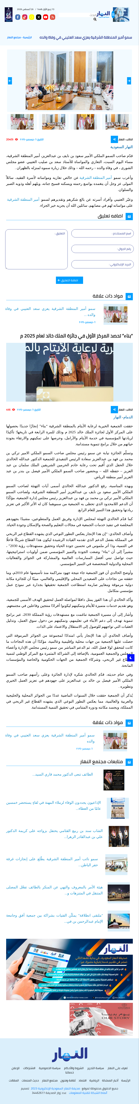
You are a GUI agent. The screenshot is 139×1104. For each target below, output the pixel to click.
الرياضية (94, 1080)
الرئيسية (27, 37)
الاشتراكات (29, 1068)
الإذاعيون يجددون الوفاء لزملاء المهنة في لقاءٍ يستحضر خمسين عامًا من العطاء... (53, 805)
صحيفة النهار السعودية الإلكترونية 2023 (55, 1088)
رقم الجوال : (124, 249)
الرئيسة (125, 1080)
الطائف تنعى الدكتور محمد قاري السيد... (62, 774)
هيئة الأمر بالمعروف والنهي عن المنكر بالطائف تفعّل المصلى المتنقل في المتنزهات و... (54, 890)
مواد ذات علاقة (108, 295)
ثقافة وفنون (68, 1080)
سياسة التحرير (95, 1068)
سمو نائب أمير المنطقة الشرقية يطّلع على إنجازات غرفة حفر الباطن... (52, 862)
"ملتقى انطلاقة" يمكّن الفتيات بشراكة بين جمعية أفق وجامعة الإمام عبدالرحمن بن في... (54, 918)
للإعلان (16, 1068)
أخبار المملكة (110, 1080)
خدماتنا (69, 1072)
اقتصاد (83, 1080)
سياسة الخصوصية (49, 1068)
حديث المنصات (30, 1080)
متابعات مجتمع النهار (101, 761)
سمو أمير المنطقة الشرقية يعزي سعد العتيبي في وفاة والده (50, 738)
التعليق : (60, 233)
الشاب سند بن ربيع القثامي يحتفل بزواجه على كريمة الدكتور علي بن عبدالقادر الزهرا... (54, 834)
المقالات (14, 1080)
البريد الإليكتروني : (120, 264)
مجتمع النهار (14, 37)
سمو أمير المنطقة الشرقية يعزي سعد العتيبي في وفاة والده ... (50, 312)
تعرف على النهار (118, 1068)
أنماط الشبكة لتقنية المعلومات (88, 1093)
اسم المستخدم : (121, 233)
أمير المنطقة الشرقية (96, 178)
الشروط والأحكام (74, 1068)
